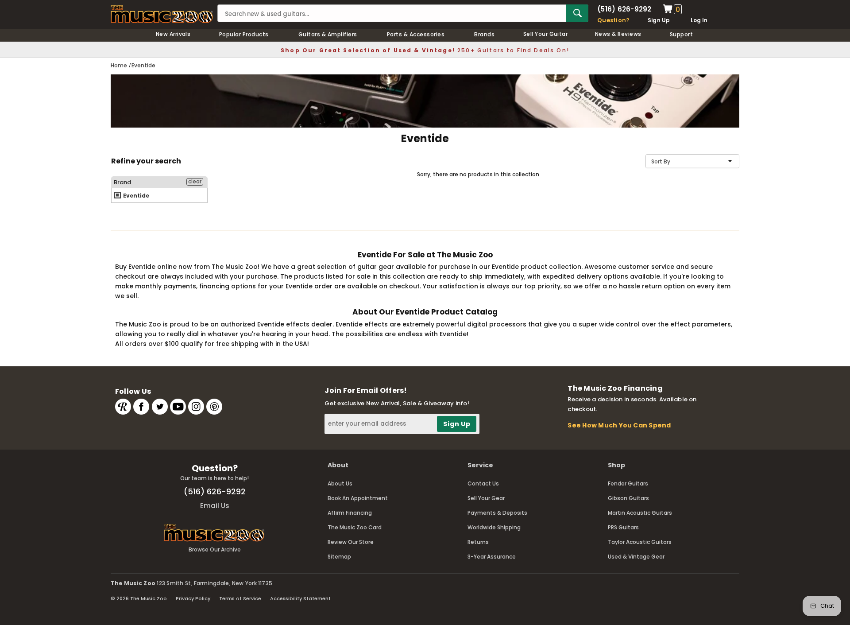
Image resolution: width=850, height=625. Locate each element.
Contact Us (483, 483)
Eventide (135, 195)
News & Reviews (618, 34)
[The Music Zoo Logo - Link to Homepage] (162, 14)
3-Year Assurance (492, 556)
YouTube (178, 407)
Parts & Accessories (415, 34)
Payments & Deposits (497, 512)
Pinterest (214, 407)
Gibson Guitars (628, 498)
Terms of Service (240, 598)
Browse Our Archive (215, 549)
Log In (699, 20)
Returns (478, 542)
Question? (613, 20)
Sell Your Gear (486, 498)
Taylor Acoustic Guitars (640, 542)
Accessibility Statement (300, 598)
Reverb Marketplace (123, 407)
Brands (484, 34)
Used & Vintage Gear (636, 556)
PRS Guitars (623, 527)
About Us (340, 483)
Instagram (196, 407)
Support (681, 34)
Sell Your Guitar (545, 34)
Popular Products (244, 34)
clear (194, 181)
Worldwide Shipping (494, 527)
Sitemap (339, 556)
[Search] (577, 13)
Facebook (141, 407)
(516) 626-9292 (624, 9)
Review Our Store (351, 542)
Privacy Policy (193, 598)
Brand (122, 182)
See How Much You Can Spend (619, 425)
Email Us (214, 505)
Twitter (160, 407)
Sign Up (659, 20)
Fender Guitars (628, 483)
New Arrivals (173, 34)
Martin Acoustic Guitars (640, 512)
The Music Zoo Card (355, 527)
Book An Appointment (358, 498)
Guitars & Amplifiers (327, 34)
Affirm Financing (350, 512)
